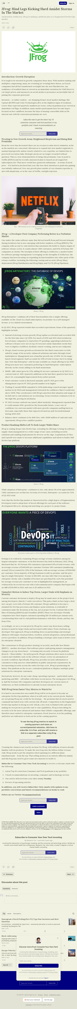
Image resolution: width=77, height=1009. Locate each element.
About (56, 829)
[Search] (73, 914)
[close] (57, 938)
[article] (38, 925)
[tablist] (10, 889)
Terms (46, 995)
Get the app (48, 1000)
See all (5, 965)
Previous (9, 874)
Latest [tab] (9, 913)
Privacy (40, 995)
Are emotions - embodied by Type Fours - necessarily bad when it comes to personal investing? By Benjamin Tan (31, 925)
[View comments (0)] (8, 28)
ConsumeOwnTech (32, 795)
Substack (29, 1005)
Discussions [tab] (17, 913)
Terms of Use (48, 970)
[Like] (4, 28)
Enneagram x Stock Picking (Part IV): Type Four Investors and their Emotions (30, 920)
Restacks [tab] (15, 889)
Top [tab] (4, 913)
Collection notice (54, 995)
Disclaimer (46, 829)
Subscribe (63, 3)
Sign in (71, 3)
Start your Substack (33, 1000)
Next (69, 874)
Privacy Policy (54, 972)
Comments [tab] (6, 889)
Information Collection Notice (38, 972)
